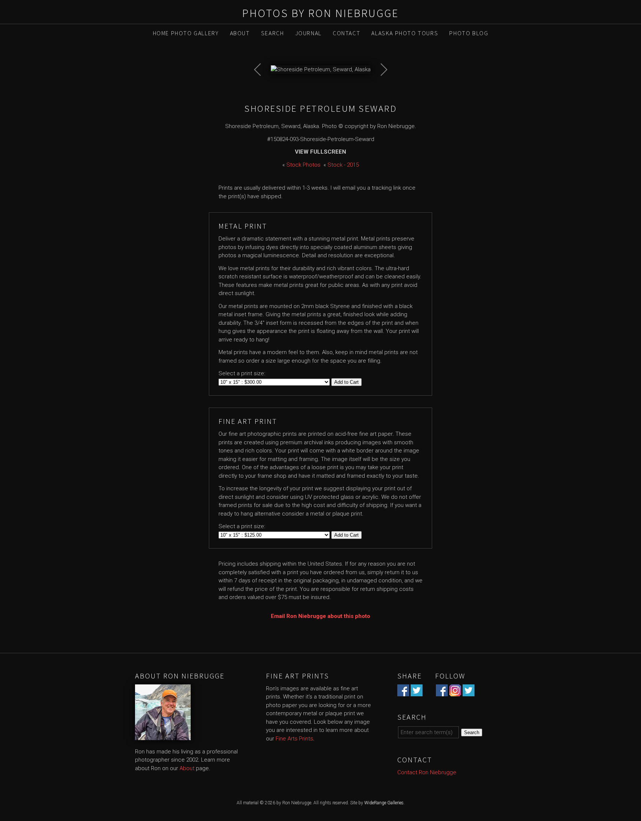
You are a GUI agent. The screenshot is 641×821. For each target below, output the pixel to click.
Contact (346, 33)
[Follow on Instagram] (455, 691)
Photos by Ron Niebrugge (320, 13)
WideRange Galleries (384, 802)
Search (272, 33)
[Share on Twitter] (417, 691)
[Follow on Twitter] (468, 691)
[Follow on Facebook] (442, 691)
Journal (308, 33)
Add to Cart (346, 382)
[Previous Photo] (261, 88)
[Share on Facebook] (403, 691)
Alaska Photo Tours (404, 33)
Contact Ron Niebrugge (426, 772)
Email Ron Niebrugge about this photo (320, 616)
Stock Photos (303, 164)
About (240, 33)
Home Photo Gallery (186, 33)
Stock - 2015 (343, 164)
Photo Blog (468, 33)
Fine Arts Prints (294, 738)
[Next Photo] (380, 88)
